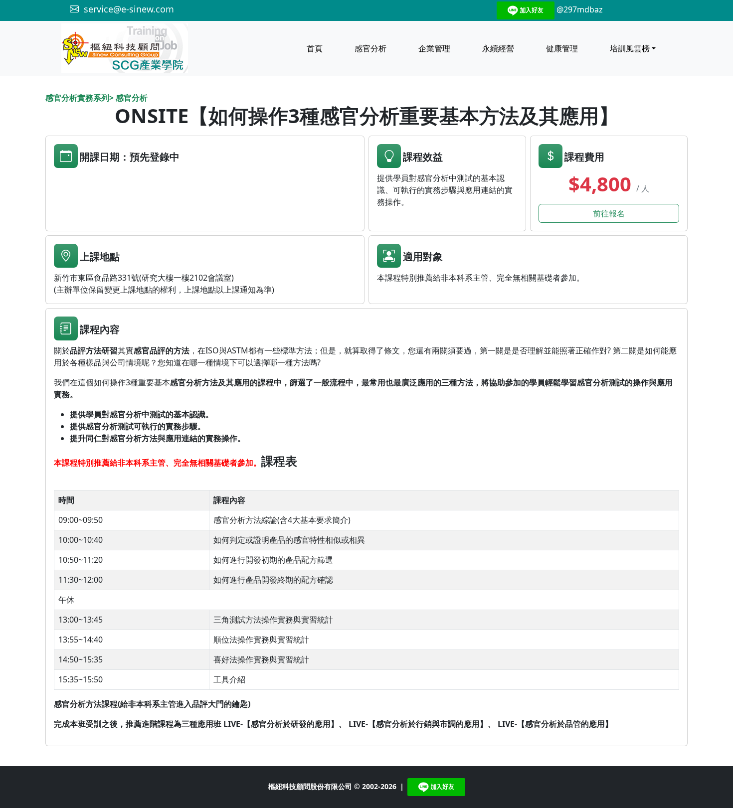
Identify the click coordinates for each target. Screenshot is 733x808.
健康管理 (562, 48)
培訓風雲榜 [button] (630, 48)
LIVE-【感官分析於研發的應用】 (281, 723)
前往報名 (609, 213)
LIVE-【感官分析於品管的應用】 (555, 723)
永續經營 (498, 48)
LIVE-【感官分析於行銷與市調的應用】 (418, 723)
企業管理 (434, 48)
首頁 (315, 48)
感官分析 (370, 48)
